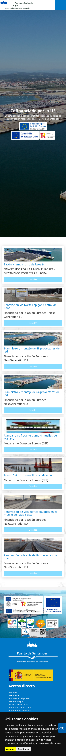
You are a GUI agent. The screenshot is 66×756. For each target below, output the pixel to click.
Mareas (13, 692)
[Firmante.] (31, 623)
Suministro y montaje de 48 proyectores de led (32, 350)
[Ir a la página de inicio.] (17, 4)
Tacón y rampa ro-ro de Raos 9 (24, 264)
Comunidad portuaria (20, 710)
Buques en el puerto (19, 698)
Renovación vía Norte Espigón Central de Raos (30, 306)
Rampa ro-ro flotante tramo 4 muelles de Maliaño (30, 437)
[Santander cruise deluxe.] (13, 623)
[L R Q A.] (40, 623)
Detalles (33, 279)
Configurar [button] (24, 749)
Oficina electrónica (18, 704)
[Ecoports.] (22, 623)
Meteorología (16, 701)
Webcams (14, 695)
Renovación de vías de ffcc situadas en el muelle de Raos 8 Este (30, 513)
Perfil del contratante (20, 707)
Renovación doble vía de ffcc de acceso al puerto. (31, 556)
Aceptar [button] (10, 749)
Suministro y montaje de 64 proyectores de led (32, 393)
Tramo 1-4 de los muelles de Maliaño (28, 475)
